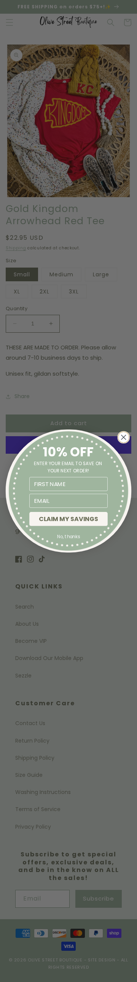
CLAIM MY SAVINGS (68, 519)
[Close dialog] (123, 437)
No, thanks (68, 537)
